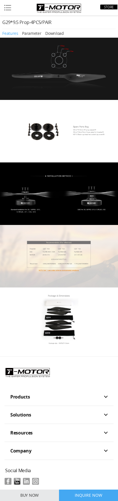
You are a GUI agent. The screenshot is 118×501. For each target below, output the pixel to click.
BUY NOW (29, 495)
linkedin (26, 481)
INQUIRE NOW (88, 495)
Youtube (17, 481)
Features (10, 33)
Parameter (31, 33)
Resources (21, 433)
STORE (109, 7)
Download (54, 33)
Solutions (20, 415)
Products (20, 397)
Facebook (8, 481)
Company (21, 451)
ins (35, 481)
